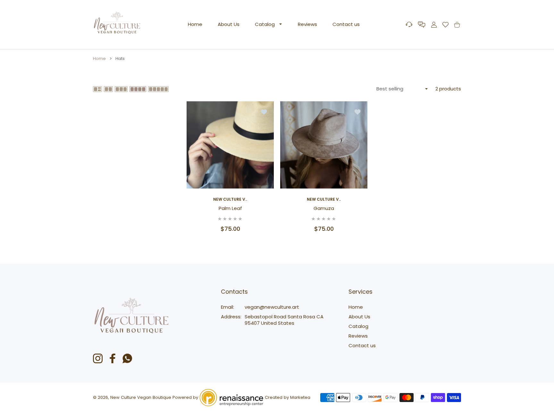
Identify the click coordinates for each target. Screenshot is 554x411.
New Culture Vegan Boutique (140, 397)
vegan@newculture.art (272, 307)
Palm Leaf (230, 208)
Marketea (300, 397)
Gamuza (324, 208)
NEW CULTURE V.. (230, 199)
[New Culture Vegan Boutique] (117, 24)
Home (99, 59)
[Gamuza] (323, 145)
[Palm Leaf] (230, 145)
